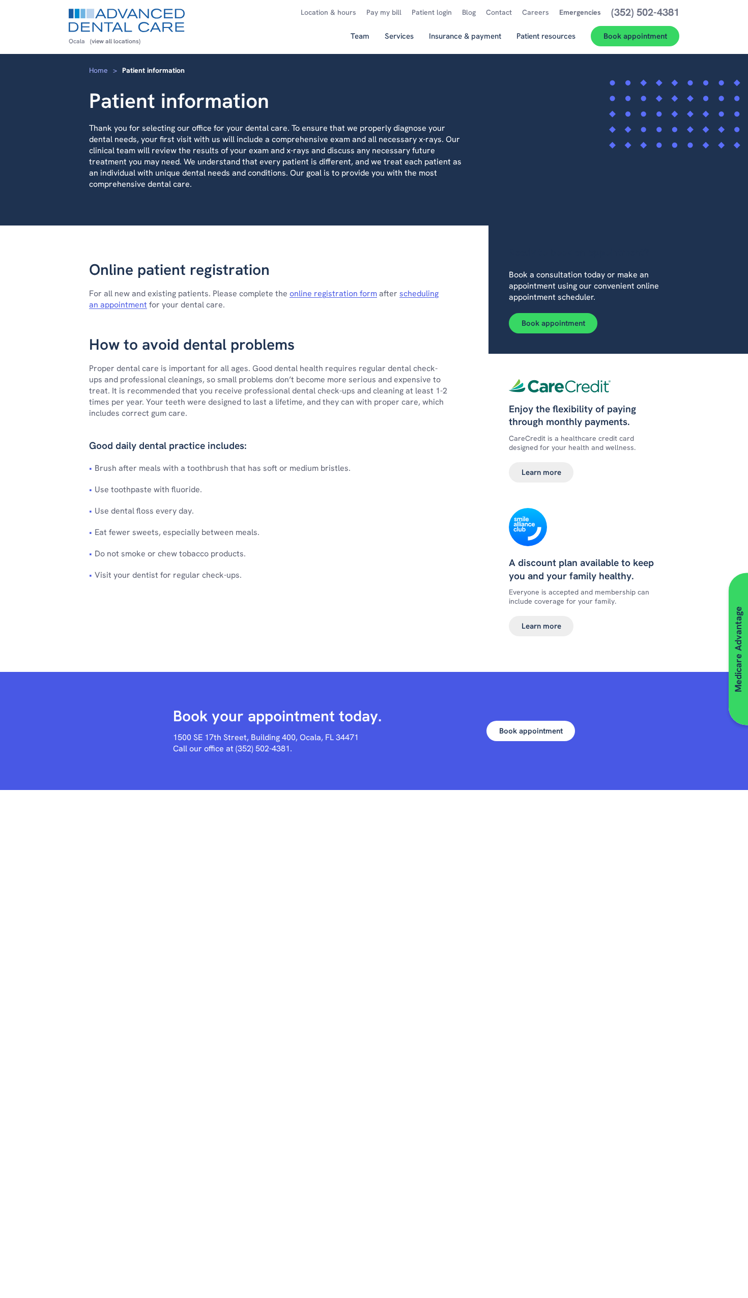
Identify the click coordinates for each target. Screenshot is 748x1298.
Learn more (541, 472)
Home (98, 70)
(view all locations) (115, 41)
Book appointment (553, 323)
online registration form (333, 293)
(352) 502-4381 (263, 748)
